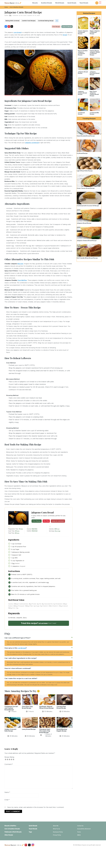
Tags (30, 832)
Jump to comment (58, 521)
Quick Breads (71, 3)
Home (6, 7)
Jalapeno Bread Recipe (83, 72)
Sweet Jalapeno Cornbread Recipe (83, 32)
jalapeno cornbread (32, 142)
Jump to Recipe (67, 26)
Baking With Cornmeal (12, 20)
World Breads (59, 3)
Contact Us (80, 825)
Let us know (43, 623)
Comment (9, 764)
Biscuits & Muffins (10, 825)
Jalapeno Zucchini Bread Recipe (94, 73)
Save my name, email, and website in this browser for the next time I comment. (35, 807)
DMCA (79, 835)
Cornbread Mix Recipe (94, 113)
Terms (79, 832)
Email (7, 800)
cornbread (22, 648)
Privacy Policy (57, 835)
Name (7, 792)
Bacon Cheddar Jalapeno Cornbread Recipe (83, 53)
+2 (57, 20)
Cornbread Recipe (81, 113)
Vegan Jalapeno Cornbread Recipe (95, 32)
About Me (55, 825)
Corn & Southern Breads (16, 7)
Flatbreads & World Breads (13, 832)
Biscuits (35, 3)
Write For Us (56, 828)
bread (65, 35)
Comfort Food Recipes (28, 20)
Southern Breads (46, 3)
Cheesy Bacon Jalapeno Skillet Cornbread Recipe (95, 53)
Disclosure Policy (58, 832)
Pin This (46, 521)
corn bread (17, 32)
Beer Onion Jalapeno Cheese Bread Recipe (94, 93)
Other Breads (9, 835)
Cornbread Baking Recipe (45, 20)
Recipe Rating (9, 757)
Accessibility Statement (84, 828)
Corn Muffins (22, 280)
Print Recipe (56, 26)
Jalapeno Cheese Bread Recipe (82, 93)
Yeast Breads (84, 3)
